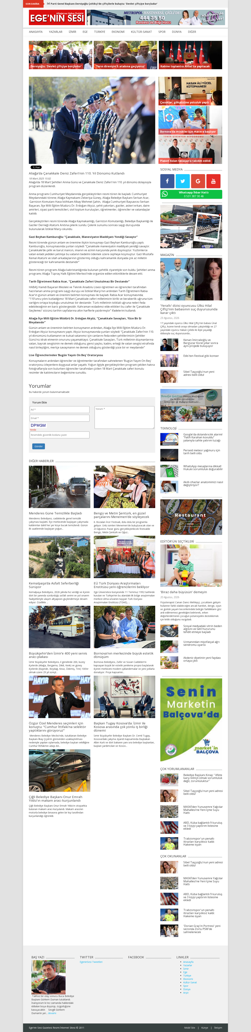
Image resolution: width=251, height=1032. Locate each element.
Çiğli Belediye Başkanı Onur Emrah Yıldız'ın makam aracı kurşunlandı (55, 799)
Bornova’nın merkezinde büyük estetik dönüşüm (123, 655)
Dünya (186, 989)
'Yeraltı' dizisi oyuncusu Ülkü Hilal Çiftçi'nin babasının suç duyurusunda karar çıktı (189, 309)
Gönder (38, 446)
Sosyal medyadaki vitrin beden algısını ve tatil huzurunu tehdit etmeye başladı (202, 629)
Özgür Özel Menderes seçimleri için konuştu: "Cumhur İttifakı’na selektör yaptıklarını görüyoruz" (57, 727)
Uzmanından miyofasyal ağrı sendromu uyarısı (201, 643)
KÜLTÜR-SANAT (141, 32)
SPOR (161, 32)
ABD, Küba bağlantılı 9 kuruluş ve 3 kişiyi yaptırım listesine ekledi (202, 826)
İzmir (186, 968)
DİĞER (192, 32)
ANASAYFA (36, 32)
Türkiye (187, 975)
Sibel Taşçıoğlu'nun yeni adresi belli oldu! (198, 373)
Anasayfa (188, 961)
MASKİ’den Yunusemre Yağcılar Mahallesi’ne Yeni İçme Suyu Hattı (203, 810)
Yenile (33, 429)
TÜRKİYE (99, 32)
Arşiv (186, 992)
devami (52, 1013)
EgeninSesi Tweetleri (91, 961)
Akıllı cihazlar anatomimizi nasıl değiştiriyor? (203, 483)
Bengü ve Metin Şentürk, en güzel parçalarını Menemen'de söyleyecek (121, 515)
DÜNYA (177, 32)
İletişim (218, 1027)
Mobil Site (189, 1027)
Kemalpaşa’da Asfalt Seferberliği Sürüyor (54, 585)
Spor (185, 985)
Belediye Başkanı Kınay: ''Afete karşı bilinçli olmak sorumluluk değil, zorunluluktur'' (202, 778)
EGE (85, 32)
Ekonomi (188, 979)
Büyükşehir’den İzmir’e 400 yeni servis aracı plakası (58, 655)
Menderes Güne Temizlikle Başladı (55, 513)
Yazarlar (187, 965)
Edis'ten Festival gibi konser (201, 356)
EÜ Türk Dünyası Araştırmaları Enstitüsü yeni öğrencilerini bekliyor (121, 585)
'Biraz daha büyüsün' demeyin (183, 592)
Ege (185, 972)
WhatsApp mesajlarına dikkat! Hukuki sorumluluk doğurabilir (203, 467)
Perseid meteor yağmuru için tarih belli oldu (201, 451)
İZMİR (72, 32)
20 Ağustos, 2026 (169, 597)
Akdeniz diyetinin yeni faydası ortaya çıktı (202, 659)
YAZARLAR (55, 32)
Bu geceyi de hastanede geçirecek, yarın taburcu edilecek (83, 3)
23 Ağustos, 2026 (169, 318)
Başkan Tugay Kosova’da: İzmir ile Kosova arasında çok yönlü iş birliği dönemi (121, 727)
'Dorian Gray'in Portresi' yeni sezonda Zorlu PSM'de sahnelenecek (201, 929)
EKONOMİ (118, 32)
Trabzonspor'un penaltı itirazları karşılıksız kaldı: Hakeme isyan (198, 841)
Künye (204, 1027)
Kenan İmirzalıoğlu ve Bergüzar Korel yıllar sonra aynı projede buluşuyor (200, 343)
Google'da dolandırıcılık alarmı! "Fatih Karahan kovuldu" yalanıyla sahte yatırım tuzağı (202, 437)
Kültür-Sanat (190, 982)
